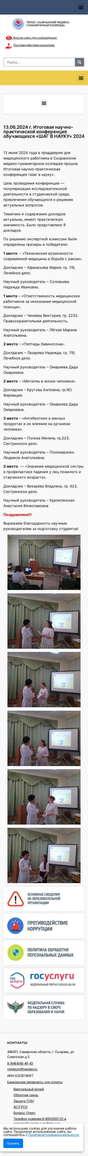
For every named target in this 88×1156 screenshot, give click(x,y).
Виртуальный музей (29, 1089)
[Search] (79, 62)
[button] (81, 7)
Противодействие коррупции (34, 45)
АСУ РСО (21, 1107)
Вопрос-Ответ (24, 1113)
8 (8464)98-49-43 (20, 1063)
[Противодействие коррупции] (8, 46)
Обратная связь (26, 1095)
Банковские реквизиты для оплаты (35, 1082)
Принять (13, 1143)
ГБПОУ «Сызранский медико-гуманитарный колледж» (48, 24)
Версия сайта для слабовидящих (34, 37)
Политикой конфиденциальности (53, 1135)
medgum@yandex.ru (22, 1069)
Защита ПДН (24, 1101)
